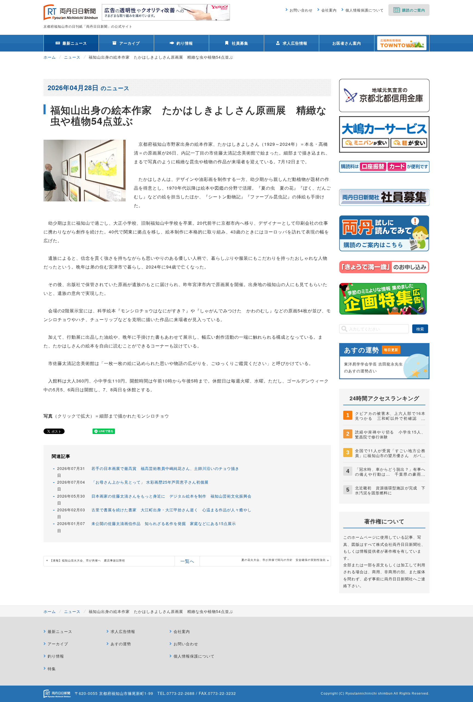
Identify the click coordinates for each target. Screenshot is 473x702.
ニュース (72, 57)
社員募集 (240, 43)
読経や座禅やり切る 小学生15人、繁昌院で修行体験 (390, 434)
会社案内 (329, 10)
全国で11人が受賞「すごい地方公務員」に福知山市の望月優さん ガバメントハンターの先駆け (390, 455)
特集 (52, 668)
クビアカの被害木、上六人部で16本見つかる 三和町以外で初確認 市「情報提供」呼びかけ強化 (390, 418)
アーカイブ (129, 43)
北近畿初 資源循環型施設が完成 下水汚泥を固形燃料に (390, 490)
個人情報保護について (364, 10)
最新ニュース (74, 43)
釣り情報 (185, 43)
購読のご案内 (413, 10)
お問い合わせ (301, 10)
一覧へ (187, 561)
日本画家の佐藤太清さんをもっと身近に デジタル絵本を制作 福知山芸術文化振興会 (171, 496)
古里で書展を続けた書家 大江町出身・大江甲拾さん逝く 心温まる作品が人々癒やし (171, 509)
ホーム (50, 57)
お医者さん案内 (346, 43)
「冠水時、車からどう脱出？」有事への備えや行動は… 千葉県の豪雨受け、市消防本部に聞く (390, 474)
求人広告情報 (295, 43)
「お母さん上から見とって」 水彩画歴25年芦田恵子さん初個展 (150, 482)
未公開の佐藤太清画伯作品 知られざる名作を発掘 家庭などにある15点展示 (163, 523)
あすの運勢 (121, 643)
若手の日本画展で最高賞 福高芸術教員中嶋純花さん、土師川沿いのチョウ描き (165, 468)
